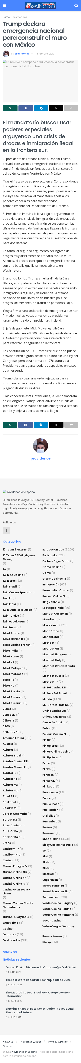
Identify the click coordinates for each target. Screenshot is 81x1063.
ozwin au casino (53, 722)
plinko (46, 769)
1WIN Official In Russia (18, 610)
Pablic (46, 728)
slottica (48, 874)
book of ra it (12, 837)
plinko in (48, 775)
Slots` (46, 868)
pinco (46, 763)
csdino (8, 929)
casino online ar (14, 878)
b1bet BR (8, 796)
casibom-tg (12, 854)
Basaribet (10, 808)
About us (8, 1042)
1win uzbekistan (14, 621)
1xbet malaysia (13, 668)
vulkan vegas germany (58, 926)
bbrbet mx (10, 819)
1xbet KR (8, 662)
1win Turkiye (11, 616)
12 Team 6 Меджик (15, 549)
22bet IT (8, 720)
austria (8, 744)
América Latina (13, 738)
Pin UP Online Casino (56, 751)
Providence (50, 792)
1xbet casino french (17, 645)
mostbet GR (50, 648)
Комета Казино (52, 936)
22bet (7, 709)
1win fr (7, 598)
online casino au (54, 711)
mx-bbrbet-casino (55, 705)
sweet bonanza (53, 885)
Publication (50, 810)
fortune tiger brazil (55, 561)
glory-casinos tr (54, 579)
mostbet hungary (54, 654)
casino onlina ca (15, 872)
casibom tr (11, 849)
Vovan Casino (52, 920)
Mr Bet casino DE (54, 687)
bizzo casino (12, 825)
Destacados (20, 17)
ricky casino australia (57, 845)
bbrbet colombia (15, 814)
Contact (8, 1046)
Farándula (49, 555)
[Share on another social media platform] (71, 108)
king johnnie (51, 602)
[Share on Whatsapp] (10, 108)
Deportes (9, 934)
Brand (7, 843)
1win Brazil (10, 586)
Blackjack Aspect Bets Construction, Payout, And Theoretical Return (40, 1010)
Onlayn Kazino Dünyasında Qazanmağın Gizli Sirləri (41, 967)
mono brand (50, 631)
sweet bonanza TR (55, 891)
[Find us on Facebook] (6, 530)
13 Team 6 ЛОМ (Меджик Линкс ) (19, 557)
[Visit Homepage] (40, 5)
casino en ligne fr (15, 866)
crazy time (10, 923)
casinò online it (14, 884)
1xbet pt (8, 680)
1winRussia (10, 627)
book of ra (10, 831)
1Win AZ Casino (13, 575)
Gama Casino (51, 567)
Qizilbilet (48, 816)
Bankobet (9, 802)
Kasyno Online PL (54, 596)
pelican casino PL (54, 734)
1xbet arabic (11, 633)
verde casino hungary (57, 903)
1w (4, 569)
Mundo (47, 699)
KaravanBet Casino (55, 590)
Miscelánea (50, 625)
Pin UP (46, 740)
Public (46, 798)
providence (22, 53)
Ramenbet (49, 821)
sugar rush (50, 880)
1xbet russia (11, 691)
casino (8, 860)
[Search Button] (76, 5)
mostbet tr (50, 682)
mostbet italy (51, 660)
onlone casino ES (54, 717)
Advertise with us (31, 1042)
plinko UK (48, 781)
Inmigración (50, 584)
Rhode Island (51, 839)
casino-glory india (16, 917)
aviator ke (10, 779)
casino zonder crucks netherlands (18, 905)
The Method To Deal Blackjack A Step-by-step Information (38, 994)
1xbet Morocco (13, 674)
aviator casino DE (15, 761)
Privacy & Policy (57, 1042)
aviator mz (10, 785)
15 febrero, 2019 (45, 53)
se (44, 851)
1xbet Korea (11, 656)
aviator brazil (12, 755)
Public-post (50, 804)
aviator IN (9, 773)
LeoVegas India (53, 608)
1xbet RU (8, 685)
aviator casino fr (15, 767)
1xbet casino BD (14, 639)
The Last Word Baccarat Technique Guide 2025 (38, 980)
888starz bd (11, 732)
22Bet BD (9, 715)
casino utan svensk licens (16, 891)
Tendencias (50, 897)
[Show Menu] (4, 5)
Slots (46, 862)
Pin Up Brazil (50, 746)
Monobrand (50, 637)
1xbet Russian (12, 697)
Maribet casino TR (55, 614)
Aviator (8, 750)
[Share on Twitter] (56, 108)
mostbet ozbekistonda (58, 666)
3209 (6, 726)
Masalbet (49, 619)
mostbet (48, 643)
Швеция (47, 942)
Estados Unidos (53, 549)
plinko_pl (48, 786)
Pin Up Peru (50, 757)
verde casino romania (58, 915)
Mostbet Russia (53, 676)
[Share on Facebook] (25, 108)
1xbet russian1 (12, 703)
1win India (9, 604)
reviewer (48, 833)
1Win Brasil (10, 581)
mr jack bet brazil (54, 693)
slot (45, 856)
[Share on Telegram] (41, 108)
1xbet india (10, 651)
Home (6, 17)
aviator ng (10, 790)
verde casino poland (56, 909)
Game (46, 573)
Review (47, 827)
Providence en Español (24, 1051)
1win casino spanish (17, 592)
